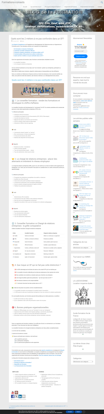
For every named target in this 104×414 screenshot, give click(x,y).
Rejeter (78, 411)
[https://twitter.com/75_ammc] (16, 396)
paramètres (59, 412)
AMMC (75, 270)
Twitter (81, 107)
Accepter (70, 411)
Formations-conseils (13, 2)
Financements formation (87, 6)
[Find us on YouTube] (12, 392)
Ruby (23, 41)
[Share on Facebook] (12, 396)
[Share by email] (23, 396)
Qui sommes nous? (36, 6)
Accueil (25, 6)
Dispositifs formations (71, 6)
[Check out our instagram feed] (16, 392)
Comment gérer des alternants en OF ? (56, 406)
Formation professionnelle (19, 399)
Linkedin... (76, 109)
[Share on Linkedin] (20, 396)
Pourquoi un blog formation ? (53, 6)
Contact (100, 6)
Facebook (86, 107)
